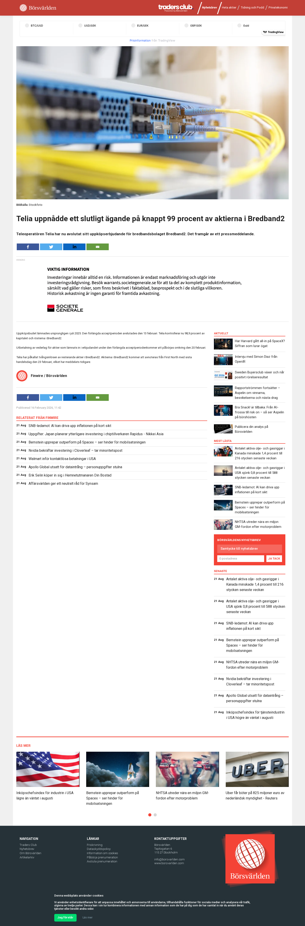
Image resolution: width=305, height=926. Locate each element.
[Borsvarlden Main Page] (38, 7)
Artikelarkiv (27, 857)
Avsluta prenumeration (102, 861)
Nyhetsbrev (209, 7)
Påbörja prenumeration (102, 857)
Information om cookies (102, 853)
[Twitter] (51, 246)
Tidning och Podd (252, 7)
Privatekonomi (278, 7)
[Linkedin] (74, 246)
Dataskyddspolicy (99, 849)
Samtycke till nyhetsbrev (239, 549)
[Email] (97, 246)
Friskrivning (94, 845)
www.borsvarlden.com (169, 863)
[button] (149, 815)
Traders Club (28, 845)
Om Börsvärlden (30, 853)
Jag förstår (65, 917)
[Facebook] (28, 246)
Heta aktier (229, 7)
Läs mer (87, 917)
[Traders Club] (176, 8)
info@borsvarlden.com (169, 859)
